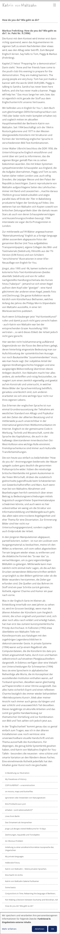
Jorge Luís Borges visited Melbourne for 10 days (25, 828)
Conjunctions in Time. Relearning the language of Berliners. (30, 893)
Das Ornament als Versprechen (18, 822)
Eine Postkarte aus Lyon (15, 804)
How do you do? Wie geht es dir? (19, 906)
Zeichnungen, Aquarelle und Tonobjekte (22, 834)
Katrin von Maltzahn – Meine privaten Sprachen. (26, 869)
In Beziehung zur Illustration (17, 773)
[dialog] (30, 923)
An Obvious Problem (14, 841)
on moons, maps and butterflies (19, 791)
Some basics (10, 887)
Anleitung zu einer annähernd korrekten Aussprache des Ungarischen (29, 849)
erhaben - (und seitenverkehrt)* (19, 810)
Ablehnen (39, 928)
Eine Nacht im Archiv (14, 875)
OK (52, 928)
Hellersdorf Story (12, 862)
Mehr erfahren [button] (9, 928)
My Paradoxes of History (16, 779)
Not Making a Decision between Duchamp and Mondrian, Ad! (31, 899)
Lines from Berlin (12, 816)
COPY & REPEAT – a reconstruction (20, 785)
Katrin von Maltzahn (19, 4)
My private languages (14, 856)
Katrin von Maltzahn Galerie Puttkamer (22, 881)
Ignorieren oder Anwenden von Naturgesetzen (25, 797)
